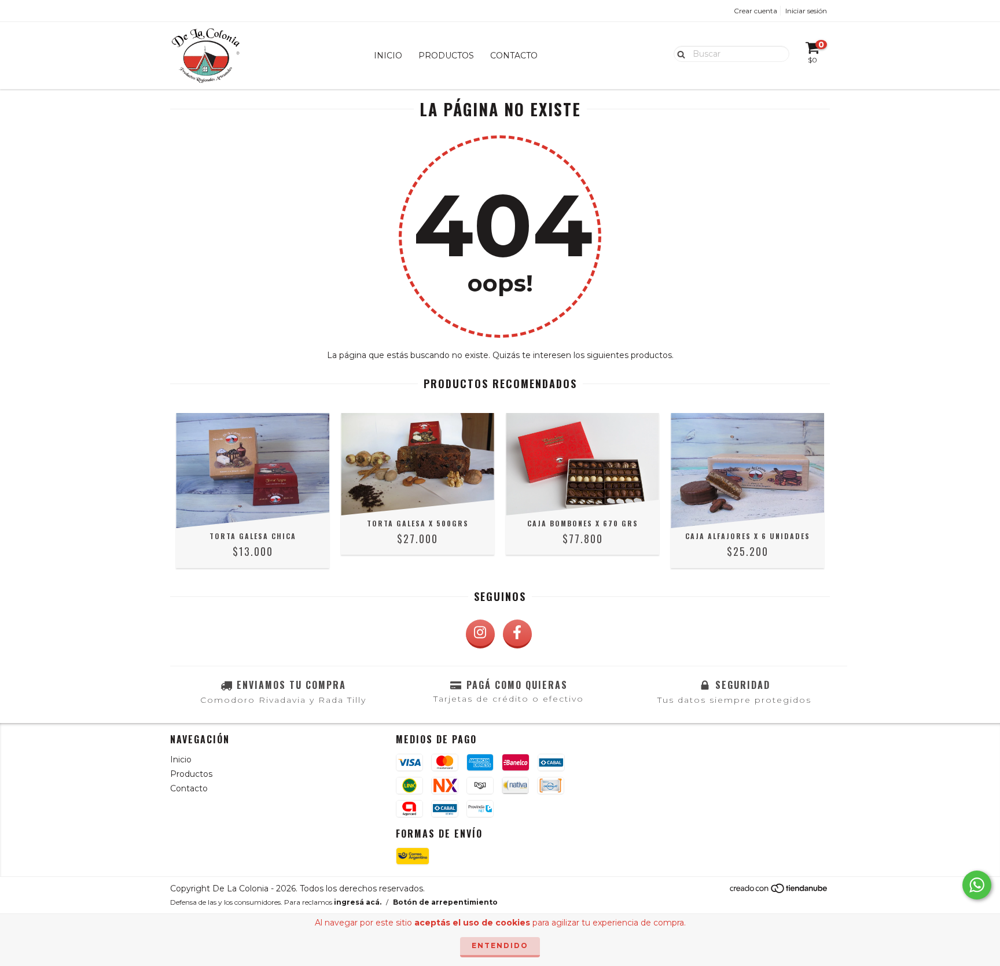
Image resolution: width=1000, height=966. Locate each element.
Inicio (388, 55)
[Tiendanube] (779, 891)
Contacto (514, 55)
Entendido (500, 945)
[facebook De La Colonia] (517, 634)
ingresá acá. (357, 902)
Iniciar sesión (806, 10)
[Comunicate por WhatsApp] (976, 885)
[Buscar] (678, 53)
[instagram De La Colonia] (480, 634)
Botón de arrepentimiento (445, 902)
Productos (446, 55)
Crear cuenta (755, 10)
